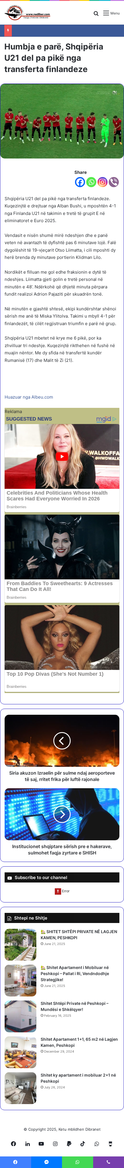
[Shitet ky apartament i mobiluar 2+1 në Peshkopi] (20, 1088)
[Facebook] (80, 182)
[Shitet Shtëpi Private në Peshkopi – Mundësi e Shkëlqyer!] (20, 1016)
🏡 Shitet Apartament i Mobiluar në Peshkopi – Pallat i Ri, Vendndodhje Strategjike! (75, 973)
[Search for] (96, 15)
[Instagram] (102, 182)
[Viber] (114, 182)
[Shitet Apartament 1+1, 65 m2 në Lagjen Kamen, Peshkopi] (20, 1052)
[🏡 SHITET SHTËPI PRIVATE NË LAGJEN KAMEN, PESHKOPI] (20, 945)
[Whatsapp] (91, 182)
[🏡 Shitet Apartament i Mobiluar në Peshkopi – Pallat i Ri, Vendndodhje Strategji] (20, 980)
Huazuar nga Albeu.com (29, 397)
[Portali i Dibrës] (27, 13)
